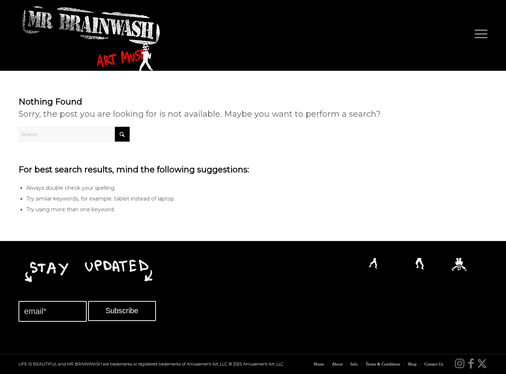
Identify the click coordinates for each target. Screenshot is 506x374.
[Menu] (478, 35)
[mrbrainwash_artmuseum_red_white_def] (92, 39)
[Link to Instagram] (459, 363)
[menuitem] (478, 35)
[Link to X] (481, 363)
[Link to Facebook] (470, 363)
